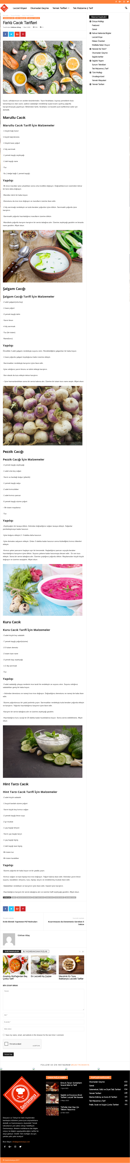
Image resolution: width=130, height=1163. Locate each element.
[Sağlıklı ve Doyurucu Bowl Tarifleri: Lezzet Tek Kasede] (52, 1098)
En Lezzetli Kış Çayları (41, 976)
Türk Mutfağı (97, 73)
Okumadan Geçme (39, 8)
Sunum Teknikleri (99, 65)
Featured (95, 25)
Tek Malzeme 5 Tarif (83, 8)
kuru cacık (49, 897)
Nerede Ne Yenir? (99, 49)
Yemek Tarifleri (60, 8)
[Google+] (120, 2)
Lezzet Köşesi (20, 8)
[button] (126, 8)
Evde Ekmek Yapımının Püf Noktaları (20, 921)
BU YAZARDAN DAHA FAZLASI (35, 951)
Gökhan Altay (16, 27)
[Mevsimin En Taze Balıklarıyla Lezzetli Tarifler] (71, 964)
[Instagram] (124, 2)
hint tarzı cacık (38, 897)
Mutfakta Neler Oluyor (101, 45)
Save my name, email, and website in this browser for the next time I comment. (35, 1035)
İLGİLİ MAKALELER (12, 951)
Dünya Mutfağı (15, 15)
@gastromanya (80, 1064)
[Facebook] (116, 2)
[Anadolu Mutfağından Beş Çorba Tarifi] (15, 964)
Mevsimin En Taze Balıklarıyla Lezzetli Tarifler (71, 977)
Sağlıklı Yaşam (98, 61)
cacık (14, 897)
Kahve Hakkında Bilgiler (101, 33)
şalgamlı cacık (70, 897)
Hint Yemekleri (21, 18)
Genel (94, 29)
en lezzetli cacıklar (24, 897)
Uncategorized (98, 76)
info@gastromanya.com (21, 1142)
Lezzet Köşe (97, 37)
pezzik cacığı (59, 897)
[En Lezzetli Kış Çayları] (43, 964)
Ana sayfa (5, 15)
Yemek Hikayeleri (99, 80)
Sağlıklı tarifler (33, 18)
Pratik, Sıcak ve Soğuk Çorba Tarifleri (104, 1105)
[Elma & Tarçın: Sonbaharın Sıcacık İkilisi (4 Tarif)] (52, 1086)
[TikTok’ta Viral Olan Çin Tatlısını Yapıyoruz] (52, 1111)
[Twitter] (127, 2)
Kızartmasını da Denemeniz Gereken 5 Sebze (66, 923)
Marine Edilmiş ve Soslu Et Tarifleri (103, 1097)
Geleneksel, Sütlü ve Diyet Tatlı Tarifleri (105, 1089)
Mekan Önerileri (98, 41)
